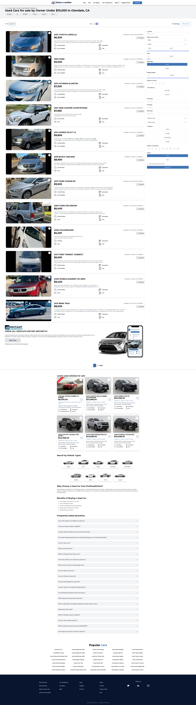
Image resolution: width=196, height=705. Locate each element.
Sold (167, 159)
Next (101, 365)
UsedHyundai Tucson (98, 666)
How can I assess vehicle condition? (69, 526)
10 (170, 148)
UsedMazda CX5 (117, 653)
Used (13, 8)
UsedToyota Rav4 (137, 659)
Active (167, 155)
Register (81, 685)
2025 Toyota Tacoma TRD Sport (68, 435)
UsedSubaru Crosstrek (117, 666)
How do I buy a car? (64, 543)
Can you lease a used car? (66, 570)
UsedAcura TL (58, 649)
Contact (102, 685)
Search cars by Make (45, 692)
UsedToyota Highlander (137, 666)
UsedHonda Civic (98, 659)
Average (167, 133)
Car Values (96, 2)
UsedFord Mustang (98, 649)
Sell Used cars (43, 685)
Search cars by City (44, 689)
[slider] (147, 51)
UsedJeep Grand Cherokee (98, 670)
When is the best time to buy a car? (69, 554)
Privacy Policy (103, 689)
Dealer (167, 68)
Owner (18, 8)
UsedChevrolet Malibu (58, 666)
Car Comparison (107, 2)
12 (174, 148)
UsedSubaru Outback (118, 670)
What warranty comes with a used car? (70, 598)
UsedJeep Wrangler (117, 649)
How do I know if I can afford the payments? (72, 587)
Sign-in (117, 2)
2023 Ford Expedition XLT (96, 434)
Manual (167, 94)
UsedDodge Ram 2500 (78, 653)
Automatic (167, 90)
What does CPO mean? (65, 609)
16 (177, 148)
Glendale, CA (33, 8)
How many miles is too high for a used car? (71, 521)
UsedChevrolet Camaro (58, 670)
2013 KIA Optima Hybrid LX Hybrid (68, 397)
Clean (167, 129)
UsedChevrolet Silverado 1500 (58, 656)
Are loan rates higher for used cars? (69, 581)
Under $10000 (25, 8)
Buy (84, 2)
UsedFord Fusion (98, 653)
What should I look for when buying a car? (71, 565)
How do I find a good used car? (68, 620)
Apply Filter (168, 167)
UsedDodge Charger (78, 659)
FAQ (101, 692)
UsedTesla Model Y (137, 649)
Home (6, 8)
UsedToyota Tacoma (137, 663)
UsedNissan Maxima (118, 663)
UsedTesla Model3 (137, 653)
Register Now (126, 2)
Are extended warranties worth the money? (71, 593)
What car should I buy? (65, 548)
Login (81, 682)
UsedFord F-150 (78, 663)
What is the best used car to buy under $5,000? (73, 626)
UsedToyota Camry (137, 656)
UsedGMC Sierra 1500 (98, 656)
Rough (167, 141)
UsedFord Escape (78, 666)
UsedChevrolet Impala (58, 663)
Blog (60, 689)
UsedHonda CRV (98, 663)
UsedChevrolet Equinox (58, 659)
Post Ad (137, 2)
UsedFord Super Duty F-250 (78, 670)
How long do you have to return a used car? (71, 631)
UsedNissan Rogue (117, 656)
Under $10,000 (56, 10)
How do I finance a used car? (67, 576)
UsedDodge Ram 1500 (78, 649)
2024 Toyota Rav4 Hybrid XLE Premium (96, 397)
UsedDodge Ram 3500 (78, 656)
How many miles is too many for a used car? (72, 559)
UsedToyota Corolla (137, 670)
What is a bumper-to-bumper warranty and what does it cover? (77, 604)
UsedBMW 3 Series (58, 653)
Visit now (12, 340)
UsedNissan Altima (117, 659)
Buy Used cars (43, 682)
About (101, 682)
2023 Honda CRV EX (121, 396)
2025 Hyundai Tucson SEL (124, 434)
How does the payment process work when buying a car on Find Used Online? (82, 537)
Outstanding (167, 137)
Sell (89, 2)
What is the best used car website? (69, 615)
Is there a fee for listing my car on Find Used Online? (74, 532)
